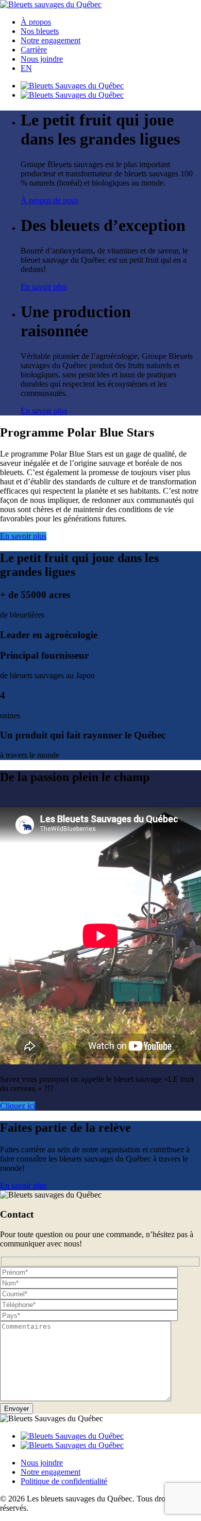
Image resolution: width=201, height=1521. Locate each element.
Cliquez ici (17, 1105)
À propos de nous (49, 200)
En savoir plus (44, 286)
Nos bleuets (40, 31)
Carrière (34, 49)
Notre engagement (50, 40)
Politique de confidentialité (64, 1481)
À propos (36, 21)
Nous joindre (42, 59)
